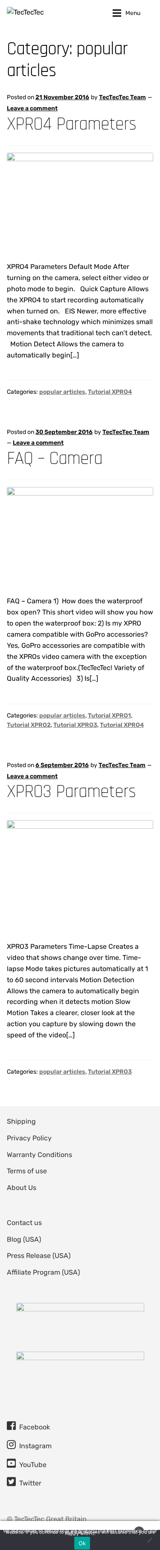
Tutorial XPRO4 (110, 392)
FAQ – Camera (54, 458)
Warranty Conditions (39, 1155)
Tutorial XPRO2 (29, 725)
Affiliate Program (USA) (43, 1272)
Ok (82, 1543)
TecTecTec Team (122, 97)
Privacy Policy (29, 1138)
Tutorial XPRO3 (75, 725)
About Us (21, 1188)
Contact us (24, 1223)
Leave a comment (32, 108)
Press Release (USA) (38, 1256)
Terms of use (27, 1171)
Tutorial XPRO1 (109, 715)
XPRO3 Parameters (71, 791)
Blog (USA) (24, 1239)
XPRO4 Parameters (71, 124)
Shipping (21, 1121)
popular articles (62, 392)
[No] (149, 1540)
